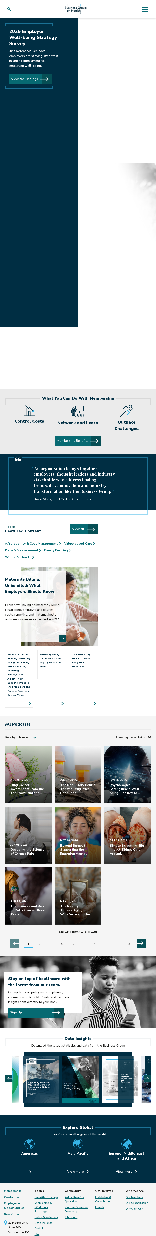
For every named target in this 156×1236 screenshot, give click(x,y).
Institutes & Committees (103, 1199)
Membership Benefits (72, 440)
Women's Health (18, 557)
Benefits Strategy (46, 1197)
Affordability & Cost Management (32, 543)
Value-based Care (78, 543)
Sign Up (16, 1012)
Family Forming (56, 550)
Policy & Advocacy (46, 1217)
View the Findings (25, 79)
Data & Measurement (22, 550)
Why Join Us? (134, 1209)
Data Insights (43, 1223)
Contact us (12, 1197)
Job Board (71, 1217)
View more (76, 1171)
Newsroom (11, 1214)
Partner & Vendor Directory (76, 1209)
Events (99, 1207)
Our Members (134, 1197)
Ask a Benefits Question (74, 1199)
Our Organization (137, 1203)
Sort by (10, 737)
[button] (10, 9)
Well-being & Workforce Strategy (43, 1207)
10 (128, 944)
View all (78, 529)
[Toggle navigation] (145, 9)
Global (39, 1229)
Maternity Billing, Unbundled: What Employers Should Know (29, 585)
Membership (12, 1191)
